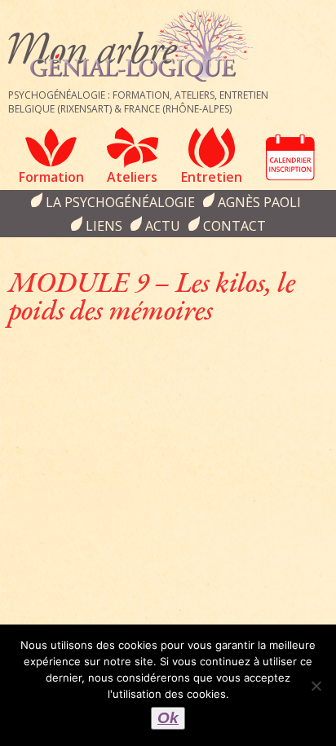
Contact (234, 226)
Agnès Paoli (259, 202)
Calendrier (290, 157)
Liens (104, 226)
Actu (162, 226)
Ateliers (132, 177)
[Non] (315, 686)
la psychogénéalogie (120, 202)
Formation (51, 177)
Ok (168, 717)
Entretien (211, 177)
